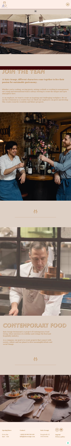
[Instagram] (57, 430)
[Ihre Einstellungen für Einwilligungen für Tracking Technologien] (68, 443)
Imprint (57, 434)
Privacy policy (60, 437)
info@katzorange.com (27, 436)
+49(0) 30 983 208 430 (27, 434)
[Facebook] (61, 430)
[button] (67, 4)
